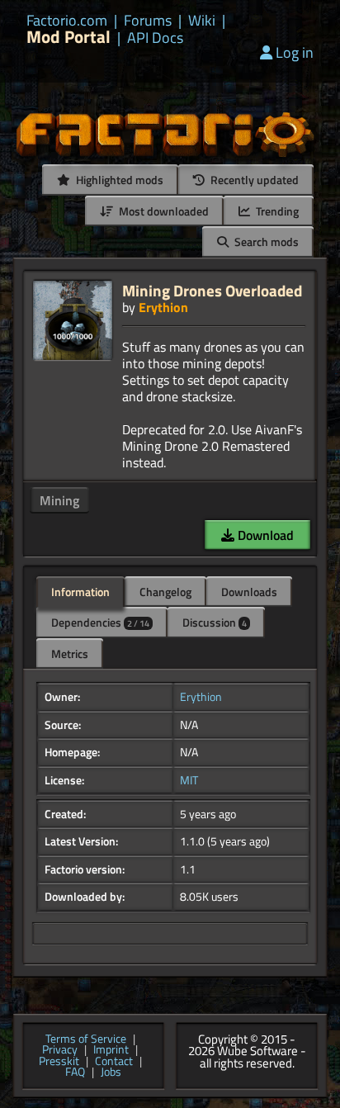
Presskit (59, 1062)
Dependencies (100, 622)
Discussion (214, 622)
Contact (114, 1062)
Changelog (165, 591)
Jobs (111, 1072)
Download (264, 535)
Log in (295, 52)
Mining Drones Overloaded (212, 290)
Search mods (265, 241)
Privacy (60, 1050)
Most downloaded (162, 211)
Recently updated (253, 179)
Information (80, 591)
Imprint (111, 1050)
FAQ (75, 1072)
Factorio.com (66, 20)
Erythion (163, 307)
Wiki (201, 20)
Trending (276, 211)
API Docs (155, 38)
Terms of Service (85, 1039)
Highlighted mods (118, 179)
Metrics (69, 653)
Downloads (249, 591)
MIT (189, 780)
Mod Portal (68, 36)
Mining (59, 500)
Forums (148, 20)
